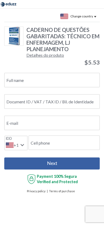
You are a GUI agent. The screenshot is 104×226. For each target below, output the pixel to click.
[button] (45, 55)
